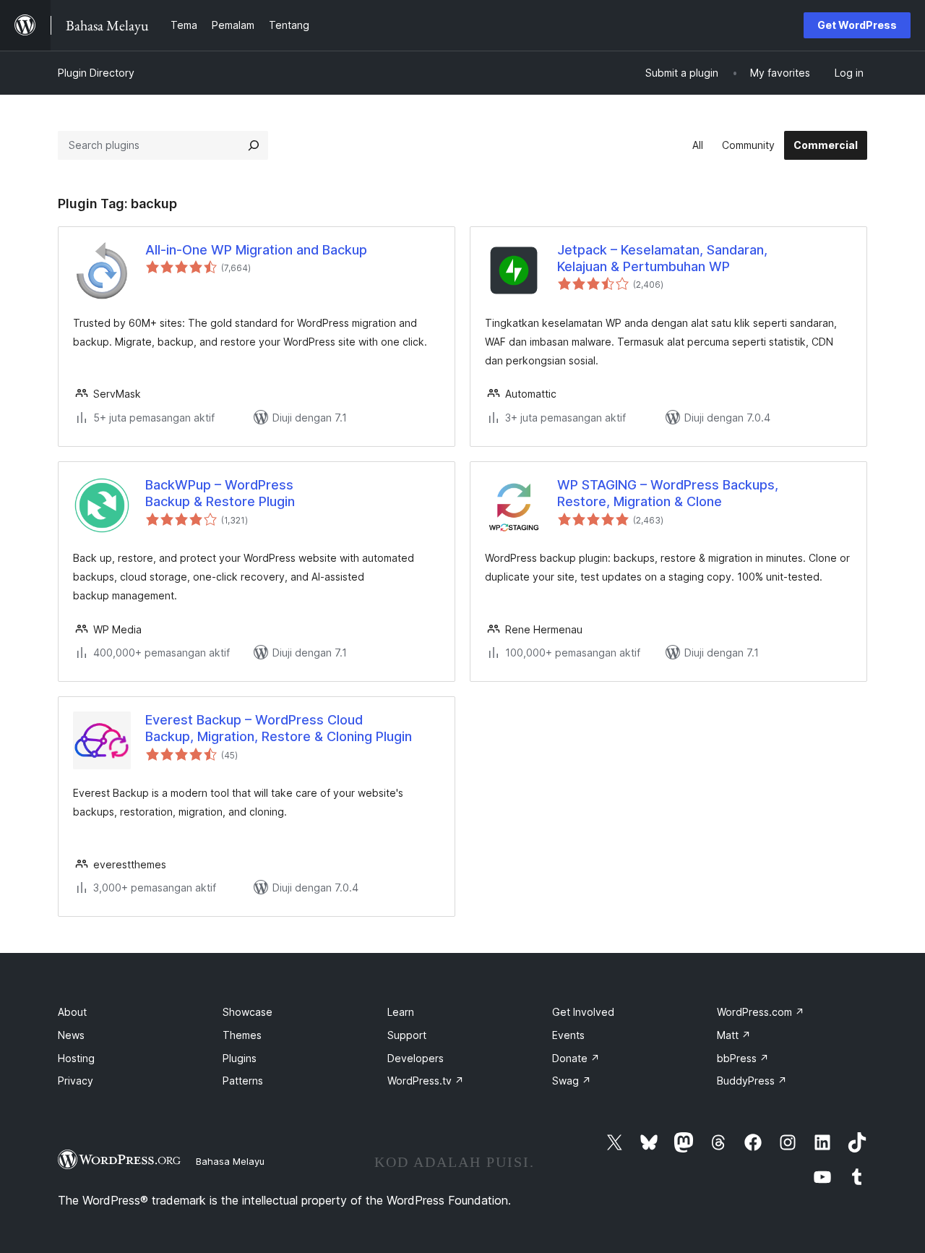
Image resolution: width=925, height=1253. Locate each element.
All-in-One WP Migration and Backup (256, 249)
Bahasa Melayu (230, 1161)
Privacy (75, 1080)
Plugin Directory (96, 73)
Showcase (247, 1012)
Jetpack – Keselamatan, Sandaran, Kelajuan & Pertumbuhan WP (662, 258)
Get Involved (583, 1012)
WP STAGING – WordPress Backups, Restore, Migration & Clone (667, 493)
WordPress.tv (425, 1080)
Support (406, 1035)
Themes (242, 1035)
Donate (576, 1058)
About (72, 1012)
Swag (571, 1080)
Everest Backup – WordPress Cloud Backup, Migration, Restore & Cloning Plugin (278, 728)
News (71, 1035)
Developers (415, 1058)
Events (568, 1035)
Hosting (76, 1058)
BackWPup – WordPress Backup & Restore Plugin (220, 493)
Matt (734, 1035)
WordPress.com (760, 1012)
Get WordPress (857, 25)
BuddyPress (752, 1080)
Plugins (240, 1058)
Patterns (243, 1080)
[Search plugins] (253, 145)
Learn (400, 1012)
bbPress (743, 1058)
